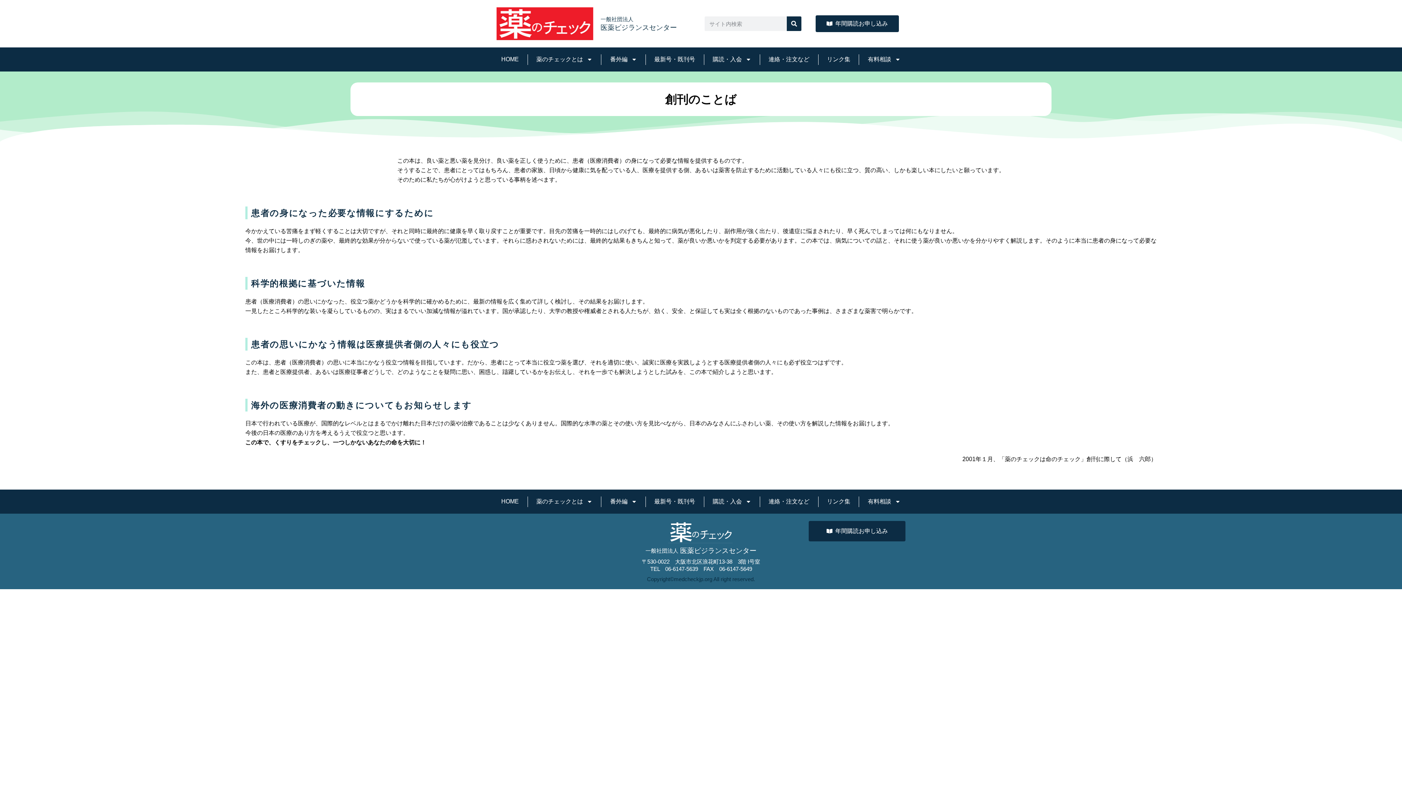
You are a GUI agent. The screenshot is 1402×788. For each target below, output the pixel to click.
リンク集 (838, 59)
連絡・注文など (789, 59)
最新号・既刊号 (674, 59)
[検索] (794, 23)
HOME (510, 59)
